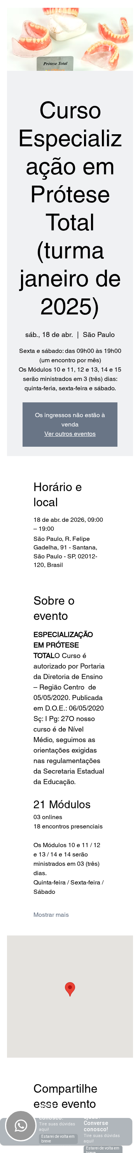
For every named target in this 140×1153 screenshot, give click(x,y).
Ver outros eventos (70, 433)
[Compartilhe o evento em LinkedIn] (75, 1124)
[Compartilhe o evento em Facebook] (37, 1124)
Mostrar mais (51, 914)
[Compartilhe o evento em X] (56, 1124)
